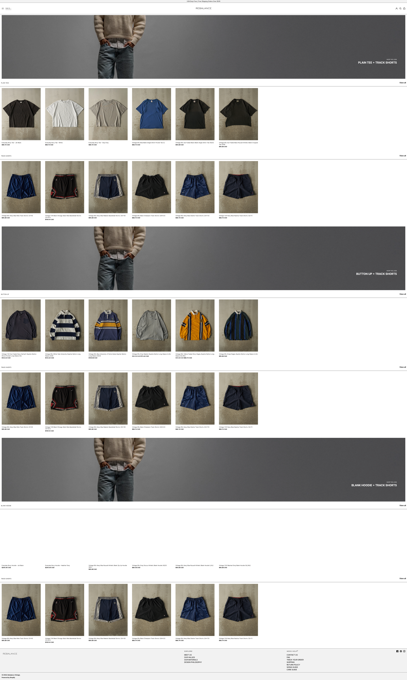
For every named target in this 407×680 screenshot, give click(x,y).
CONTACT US (292, 655)
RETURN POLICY (293, 665)
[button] (400, 8)
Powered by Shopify (8, 677)
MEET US (188, 655)
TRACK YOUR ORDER (295, 660)
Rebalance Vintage (14, 675)
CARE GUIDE (292, 670)
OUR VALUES (189, 657)
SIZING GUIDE (292, 667)
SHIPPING (291, 662)
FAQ (288, 657)
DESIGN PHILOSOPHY (193, 662)
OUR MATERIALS (191, 660)
